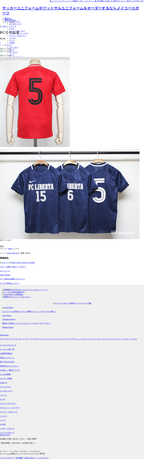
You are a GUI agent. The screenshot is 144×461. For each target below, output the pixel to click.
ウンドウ (105, 339)
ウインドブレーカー (8, 403)
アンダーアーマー (38, 339)
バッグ (11, 40)
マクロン (133, 339)
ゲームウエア (14, 21)
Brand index (4, 335)
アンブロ (71, 339)
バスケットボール (7, 428)
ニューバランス (51, 339)
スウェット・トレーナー (10, 408)
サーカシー (13, 52)
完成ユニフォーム (7, 358)
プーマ (11, 55)
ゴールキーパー (15, 24)
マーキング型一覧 (7, 349)
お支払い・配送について (10, 370)
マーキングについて (8, 345)
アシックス (63, 339)
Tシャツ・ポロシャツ (17, 36)
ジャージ (12, 26)
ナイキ (11, 50)
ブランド (8, 45)
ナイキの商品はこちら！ (10, 283)
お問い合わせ (29, 458)
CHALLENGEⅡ (12, 253)
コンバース (113, 339)
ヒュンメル (80, 339)
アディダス (13, 47)
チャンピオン (124, 339)
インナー (12, 38)
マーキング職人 (6, 378)
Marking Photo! (10, 20)
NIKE (10, 249)
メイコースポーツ (7, 433)
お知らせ (3, 383)
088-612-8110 (5, 435)
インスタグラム (42, 458)
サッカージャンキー (93, 339)
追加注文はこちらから (9, 366)
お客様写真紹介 (6, 353)
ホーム (7, 18)
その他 (11, 43)
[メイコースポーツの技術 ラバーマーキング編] (72, 303)
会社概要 (19, 458)
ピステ (11, 29)
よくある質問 (5, 374)
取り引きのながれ (7, 362)
